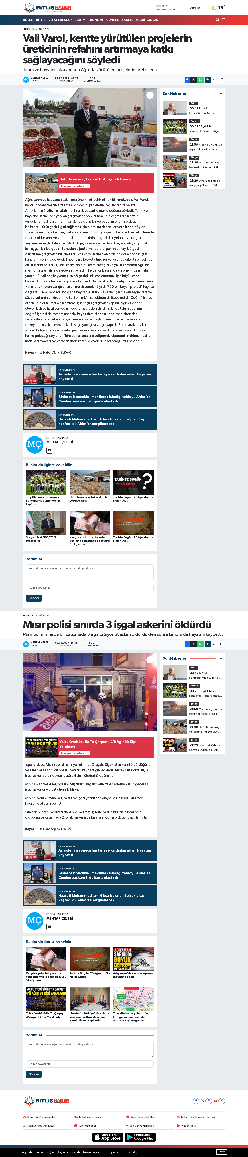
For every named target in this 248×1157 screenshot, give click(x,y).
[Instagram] (209, 1101)
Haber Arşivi (189, 1125)
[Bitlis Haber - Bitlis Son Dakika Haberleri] (47, 8)
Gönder (34, 598)
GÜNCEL (112, 20)
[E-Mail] (49, 451)
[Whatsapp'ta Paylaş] (200, 80)
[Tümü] (220, 93)
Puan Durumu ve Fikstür (40, 1125)
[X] (203, 1101)
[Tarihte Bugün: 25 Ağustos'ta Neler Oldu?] (133, 522)
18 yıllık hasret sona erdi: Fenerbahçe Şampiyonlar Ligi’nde (43, 501)
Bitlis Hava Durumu (90, 1117)
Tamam (221, 1152)
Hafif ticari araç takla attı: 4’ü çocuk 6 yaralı (204, 165)
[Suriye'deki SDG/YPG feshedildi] (46, 522)
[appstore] (108, 1137)
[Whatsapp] (222, 1101)
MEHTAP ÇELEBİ (59, 442)
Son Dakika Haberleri (141, 1125)
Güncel (44, 29)
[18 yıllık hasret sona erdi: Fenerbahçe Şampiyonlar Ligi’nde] (46, 482)
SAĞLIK (127, 20)
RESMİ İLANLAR (147, 20)
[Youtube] (216, 1101)
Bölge (194, 139)
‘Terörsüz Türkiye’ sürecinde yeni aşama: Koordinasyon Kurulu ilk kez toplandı (89, 1017)
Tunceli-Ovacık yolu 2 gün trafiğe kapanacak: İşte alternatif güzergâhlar (130, 1017)
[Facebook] (196, 1101)
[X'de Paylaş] (193, 80)
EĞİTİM (80, 20)
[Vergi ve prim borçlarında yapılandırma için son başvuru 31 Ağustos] (90, 522)
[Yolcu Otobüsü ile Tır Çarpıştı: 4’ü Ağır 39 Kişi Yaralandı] (46, 998)
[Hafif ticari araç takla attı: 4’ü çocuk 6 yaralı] (90, 482)
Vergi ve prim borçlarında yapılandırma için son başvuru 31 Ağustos (90, 541)
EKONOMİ (95, 20)
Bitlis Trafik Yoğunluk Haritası (198, 1117)
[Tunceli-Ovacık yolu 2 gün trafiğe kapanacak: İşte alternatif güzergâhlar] (133, 998)
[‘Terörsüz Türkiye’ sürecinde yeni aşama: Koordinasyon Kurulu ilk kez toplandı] (90, 998)
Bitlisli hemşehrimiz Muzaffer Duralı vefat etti (204, 111)
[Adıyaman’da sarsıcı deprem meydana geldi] (133, 958)
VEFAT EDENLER (60, 20)
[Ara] (218, 20)
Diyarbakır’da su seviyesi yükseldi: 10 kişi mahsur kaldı (204, 183)
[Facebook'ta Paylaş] (187, 80)
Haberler (28, 29)
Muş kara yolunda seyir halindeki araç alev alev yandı (205, 147)
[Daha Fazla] (208, 80)
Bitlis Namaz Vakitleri (143, 1117)
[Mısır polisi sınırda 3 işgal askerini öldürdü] (90, 692)
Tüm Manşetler (87, 1125)
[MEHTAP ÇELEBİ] (34, 444)
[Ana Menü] (222, 20)
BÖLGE (28, 20)
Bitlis (193, 103)
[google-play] (140, 1137)
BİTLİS (40, 20)
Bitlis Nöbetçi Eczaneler (41, 1117)
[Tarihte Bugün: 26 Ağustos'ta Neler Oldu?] (133, 482)
